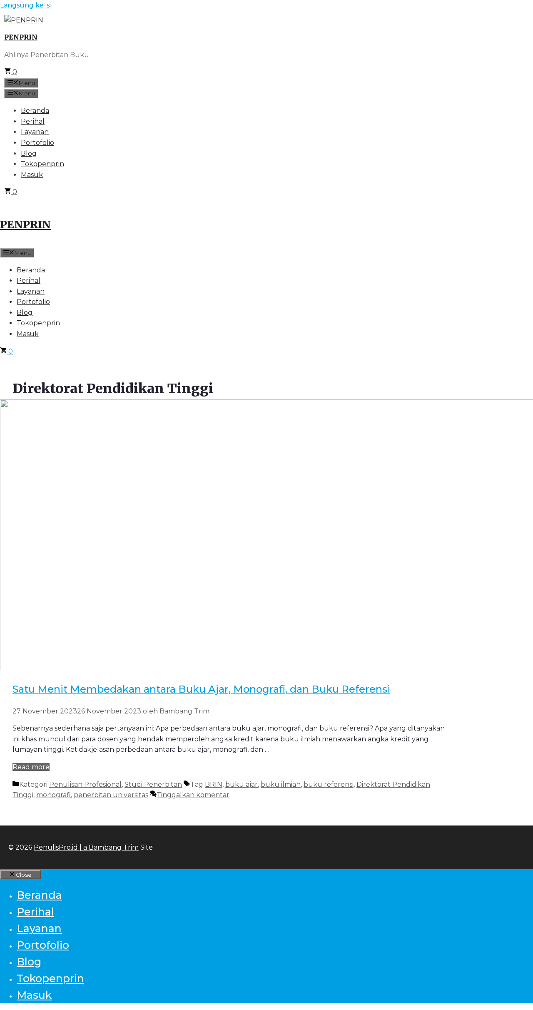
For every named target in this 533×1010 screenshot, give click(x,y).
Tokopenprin (42, 164)
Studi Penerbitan (153, 784)
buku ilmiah (281, 784)
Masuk (32, 175)
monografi (53, 795)
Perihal (33, 121)
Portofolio (37, 143)
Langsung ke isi (25, 5)
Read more (31, 767)
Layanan (35, 132)
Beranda (35, 111)
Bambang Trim (114, 847)
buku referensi (329, 784)
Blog (29, 153)
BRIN (213, 784)
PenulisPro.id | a (61, 847)
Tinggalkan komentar (193, 795)
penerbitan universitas (111, 795)
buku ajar (241, 784)
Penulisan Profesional (85, 784)
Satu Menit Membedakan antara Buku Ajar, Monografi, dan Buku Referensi (201, 689)
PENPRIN (20, 37)
